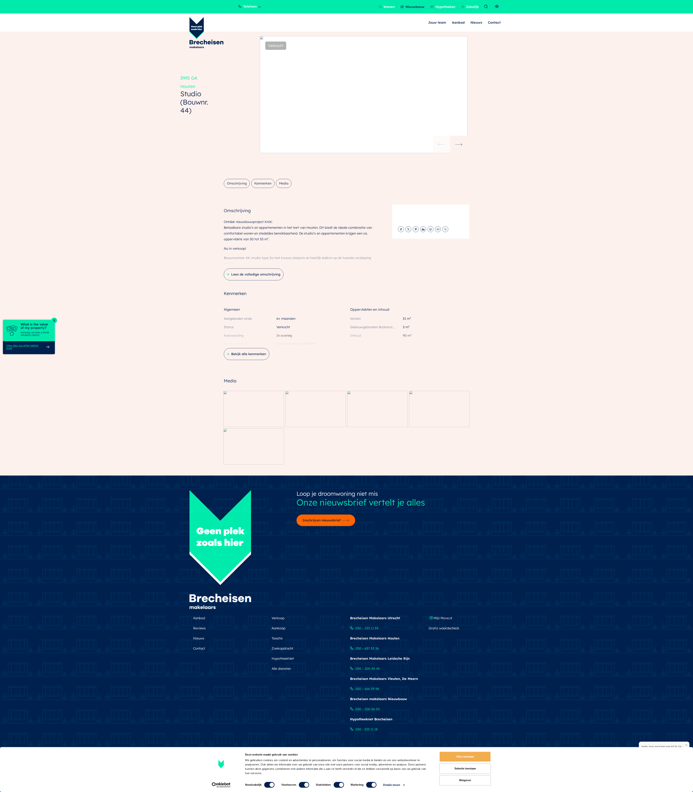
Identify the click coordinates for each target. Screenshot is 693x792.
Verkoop (278, 618)
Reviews (199, 628)
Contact (494, 22)
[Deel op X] (408, 229)
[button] (458, 144)
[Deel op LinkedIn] (423, 229)
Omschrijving (237, 183)
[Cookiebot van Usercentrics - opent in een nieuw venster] (221, 785)
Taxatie (277, 638)
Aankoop (278, 628)
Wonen (389, 7)
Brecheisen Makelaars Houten (374, 638)
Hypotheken (445, 7)
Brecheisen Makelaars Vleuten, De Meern (384, 679)
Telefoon (249, 6)
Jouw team (437, 22)
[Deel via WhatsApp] (430, 229)
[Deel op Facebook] (401, 229)
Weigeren (465, 780)
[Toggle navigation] (487, 6)
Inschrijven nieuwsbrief (321, 520)
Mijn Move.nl (442, 618)
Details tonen (391, 784)
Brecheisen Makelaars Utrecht (375, 618)
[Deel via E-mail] (438, 229)
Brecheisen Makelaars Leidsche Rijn (380, 658)
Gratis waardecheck (444, 628)
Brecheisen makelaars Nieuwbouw (378, 699)
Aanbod (458, 22)
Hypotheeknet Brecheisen (371, 719)
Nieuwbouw (414, 7)
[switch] (304, 785)
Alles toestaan (465, 756)
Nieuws (476, 22)
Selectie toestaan (465, 768)
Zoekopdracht (282, 648)
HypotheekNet (283, 658)
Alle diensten (281, 669)
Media (283, 183)
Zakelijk (472, 7)
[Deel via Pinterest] (416, 229)
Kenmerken (262, 183)
